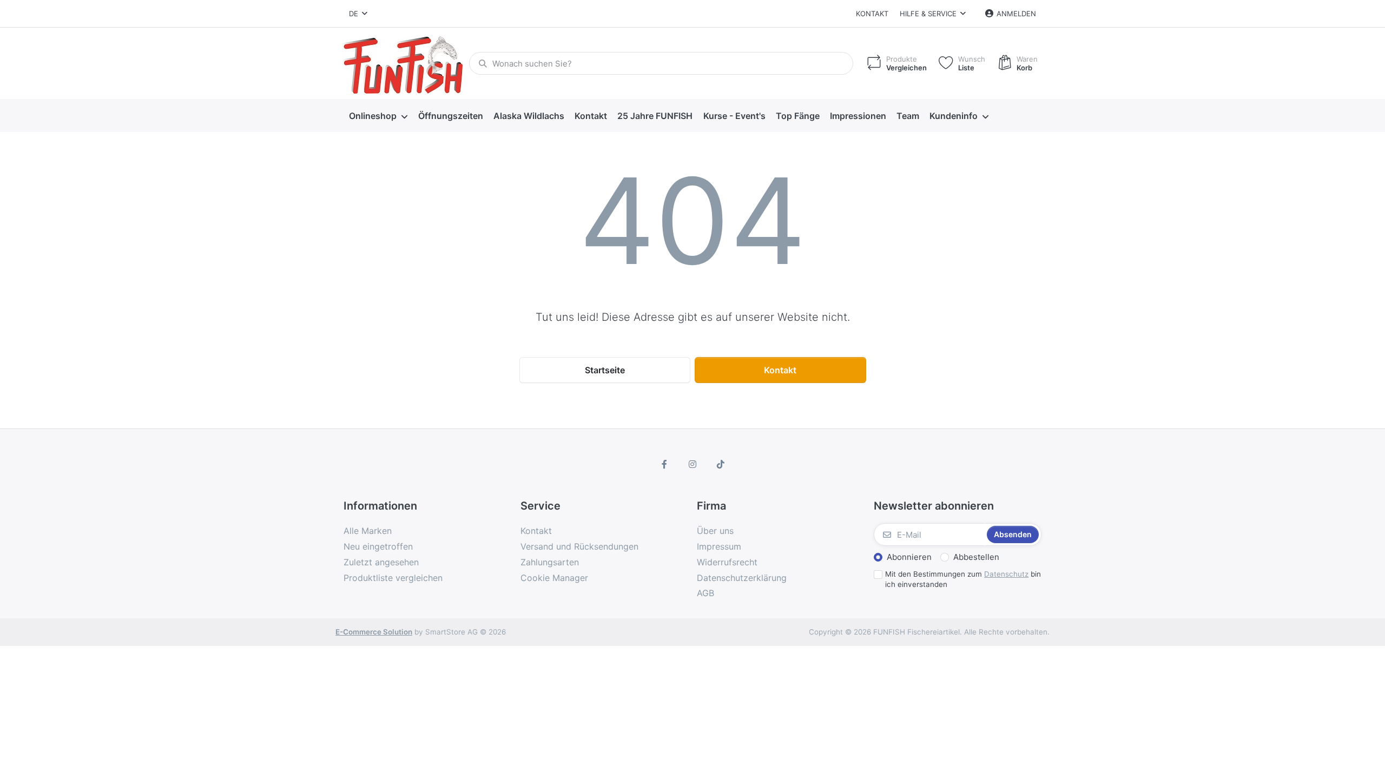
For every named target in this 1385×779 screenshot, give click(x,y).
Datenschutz (1006, 574)
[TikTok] (721, 464)
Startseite (605, 370)
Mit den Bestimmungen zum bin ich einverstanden (963, 579)
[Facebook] (665, 464)
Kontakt (872, 13)
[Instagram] (692, 464)
